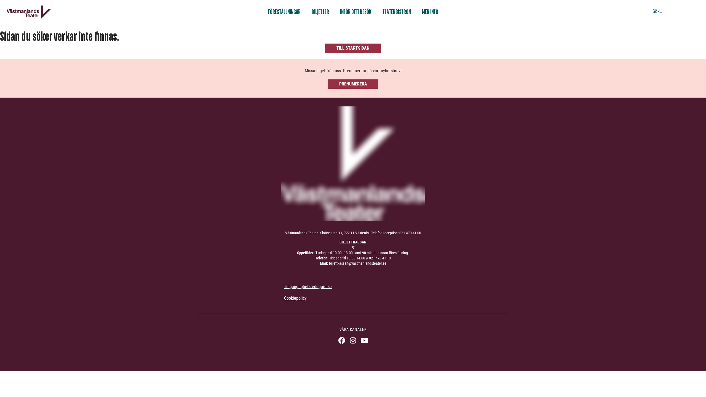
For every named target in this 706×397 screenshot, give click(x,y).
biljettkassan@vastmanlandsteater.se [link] (357, 263)
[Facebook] (341, 340)
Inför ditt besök (355, 12)
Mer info (430, 12)
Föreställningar (284, 12)
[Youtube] (364, 340)
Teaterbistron (397, 12)
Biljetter (320, 12)
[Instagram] (353, 340)
